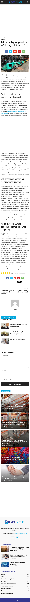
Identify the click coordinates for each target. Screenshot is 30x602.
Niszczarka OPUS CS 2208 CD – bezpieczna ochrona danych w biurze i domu (13, 459)
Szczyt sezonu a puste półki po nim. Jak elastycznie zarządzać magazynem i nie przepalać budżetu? (13, 406)
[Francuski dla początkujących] (5, 341)
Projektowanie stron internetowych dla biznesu (7, 291)
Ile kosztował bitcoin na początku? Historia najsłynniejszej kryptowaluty (19, 548)
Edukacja (3, 39)
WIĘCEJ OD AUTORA (7, 320)
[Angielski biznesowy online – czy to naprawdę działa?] (5, 326)
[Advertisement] (15, 20)
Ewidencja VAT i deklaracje (7, 586)
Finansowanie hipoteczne (7, 588)
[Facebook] (12, 538)
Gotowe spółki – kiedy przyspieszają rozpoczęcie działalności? (13, 477)
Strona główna (4, 37)
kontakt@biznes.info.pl (21, 533)
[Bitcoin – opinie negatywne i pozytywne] (5, 564)
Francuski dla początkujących (18, 339)
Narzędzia (3, 581)
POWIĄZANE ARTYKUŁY (8, 317)
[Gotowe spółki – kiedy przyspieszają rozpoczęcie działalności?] (15, 473)
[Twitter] (17, 538)
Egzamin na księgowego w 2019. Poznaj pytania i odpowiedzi (19, 555)
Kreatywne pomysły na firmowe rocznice (23, 291)
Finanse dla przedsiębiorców (8, 579)
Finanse (3, 574)
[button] (28, 2)
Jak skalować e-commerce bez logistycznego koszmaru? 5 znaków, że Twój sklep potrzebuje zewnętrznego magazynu (13, 423)
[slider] (5, 273)
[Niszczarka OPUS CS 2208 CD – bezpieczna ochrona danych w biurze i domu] (15, 455)
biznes (5, 48)
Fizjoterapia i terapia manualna (8, 583)
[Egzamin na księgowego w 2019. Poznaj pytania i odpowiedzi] (5, 557)
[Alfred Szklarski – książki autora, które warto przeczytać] (5, 333)
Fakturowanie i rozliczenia (7, 593)
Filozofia (3, 590)
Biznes (2, 576)
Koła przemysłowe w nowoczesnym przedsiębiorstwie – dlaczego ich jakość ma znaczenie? (15, 441)
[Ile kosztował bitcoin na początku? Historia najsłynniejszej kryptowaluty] (5, 549)
